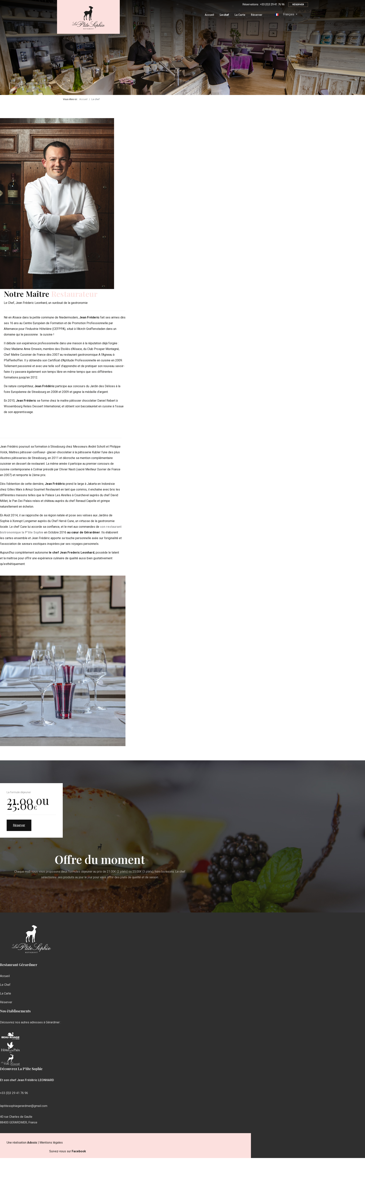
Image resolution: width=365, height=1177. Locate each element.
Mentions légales (51, 1142)
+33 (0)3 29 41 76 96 (272, 4)
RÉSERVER (298, 4)
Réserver (256, 14)
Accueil (209, 14)
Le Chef (5, 985)
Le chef (224, 14)
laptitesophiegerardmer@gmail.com (23, 1106)
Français (288, 14)
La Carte (240, 14)
